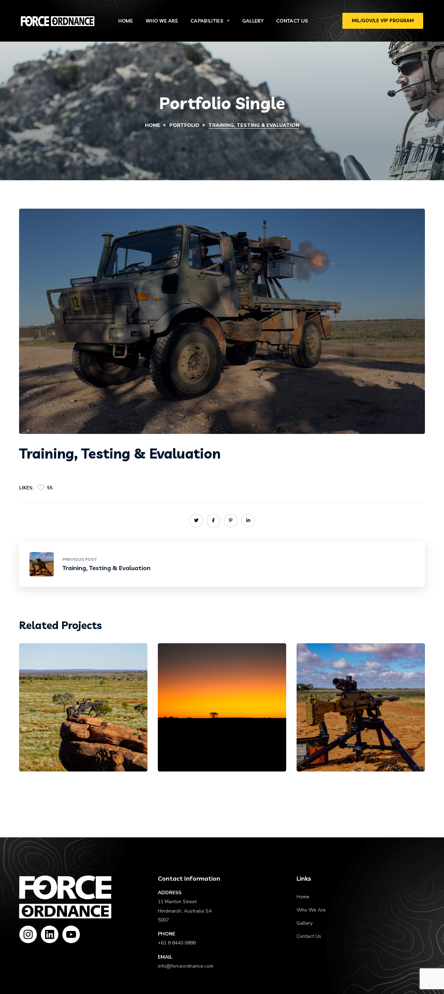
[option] (83, 712)
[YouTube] (71, 934)
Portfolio (184, 125)
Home (152, 125)
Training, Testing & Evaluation (81, 721)
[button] (382, 21)
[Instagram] (28, 934)
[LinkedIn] (50, 934)
